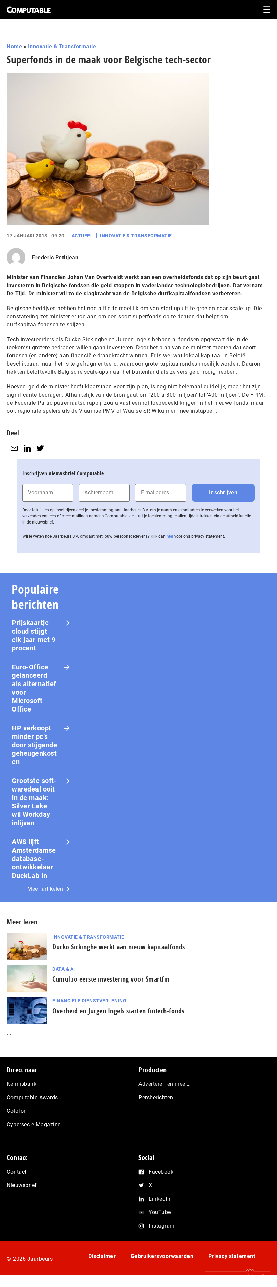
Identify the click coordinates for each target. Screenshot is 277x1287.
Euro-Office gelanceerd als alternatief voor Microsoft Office (34, 688)
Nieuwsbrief (22, 1185)
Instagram (162, 1226)
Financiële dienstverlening (89, 1000)
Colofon (17, 1111)
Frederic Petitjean (55, 257)
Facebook (161, 1172)
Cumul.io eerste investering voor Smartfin (111, 979)
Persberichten (155, 1097)
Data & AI (63, 969)
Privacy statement (231, 1256)
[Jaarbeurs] (234, 1277)
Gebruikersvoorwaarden (162, 1256)
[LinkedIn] (27, 448)
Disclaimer (102, 1256)
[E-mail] (14, 448)
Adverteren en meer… (164, 1084)
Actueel (82, 235)
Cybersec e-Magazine (34, 1124)
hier (170, 536)
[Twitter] (40, 448)
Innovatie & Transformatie (62, 46)
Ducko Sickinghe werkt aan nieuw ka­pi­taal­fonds (118, 946)
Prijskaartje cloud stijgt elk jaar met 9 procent (33, 635)
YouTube (160, 1212)
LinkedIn (159, 1199)
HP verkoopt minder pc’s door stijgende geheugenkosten (34, 745)
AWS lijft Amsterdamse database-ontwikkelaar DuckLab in (34, 859)
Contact (17, 1172)
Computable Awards (32, 1097)
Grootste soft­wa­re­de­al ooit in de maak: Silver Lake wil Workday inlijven (34, 802)
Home (14, 46)
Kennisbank (21, 1084)
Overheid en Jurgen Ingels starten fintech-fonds (118, 1010)
